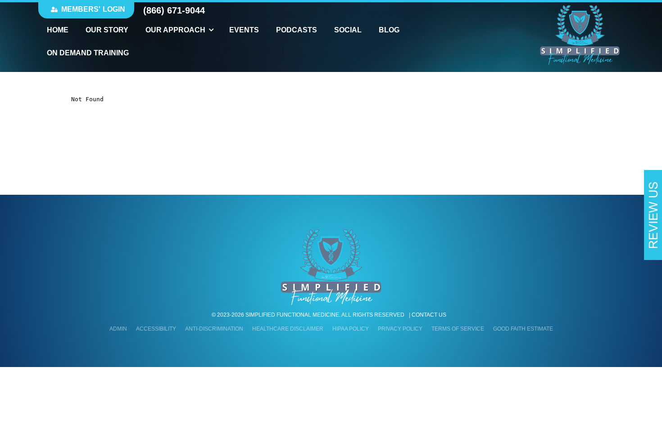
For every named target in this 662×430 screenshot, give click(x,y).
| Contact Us (427, 315)
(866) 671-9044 (174, 10)
